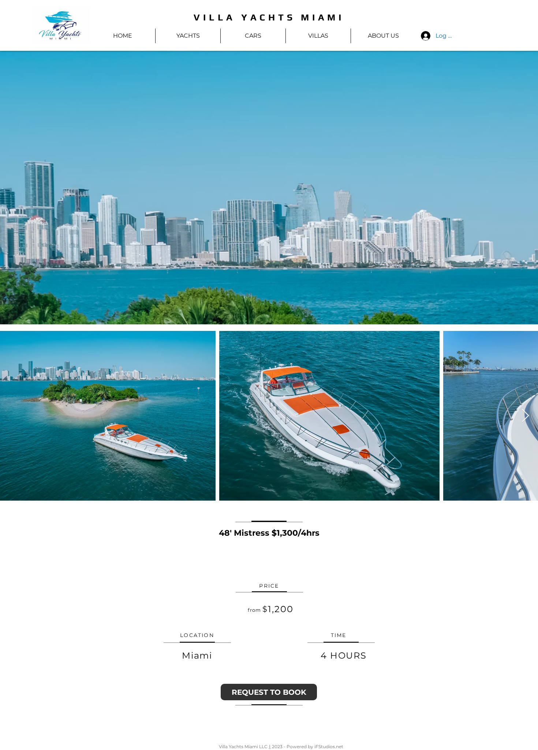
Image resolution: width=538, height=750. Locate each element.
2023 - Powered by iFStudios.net (307, 746)
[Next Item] (525, 416)
